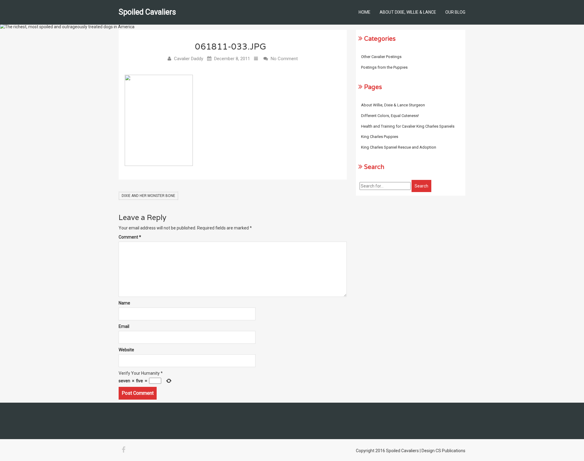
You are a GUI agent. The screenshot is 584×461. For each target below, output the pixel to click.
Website (126, 349)
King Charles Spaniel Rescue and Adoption (398, 147)
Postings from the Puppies (384, 67)
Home (364, 12)
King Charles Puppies (379, 136)
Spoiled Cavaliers (147, 12)
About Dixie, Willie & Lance (408, 12)
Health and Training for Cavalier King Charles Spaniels (407, 126)
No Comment (284, 58)
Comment (130, 237)
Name (124, 303)
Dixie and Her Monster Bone (148, 196)
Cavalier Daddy (188, 58)
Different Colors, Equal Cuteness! (390, 115)
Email (124, 326)
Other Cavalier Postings (381, 56)
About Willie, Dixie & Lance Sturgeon (393, 105)
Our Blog (455, 12)
